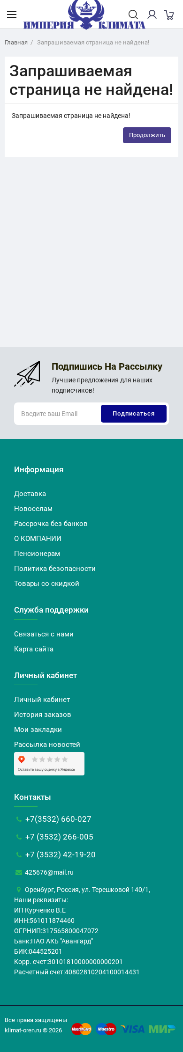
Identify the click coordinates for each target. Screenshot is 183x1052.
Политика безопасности (55, 568)
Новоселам (33, 508)
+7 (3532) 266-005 (58, 836)
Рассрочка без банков (51, 523)
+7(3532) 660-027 (57, 819)
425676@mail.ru (48, 872)
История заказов (42, 714)
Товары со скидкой (46, 583)
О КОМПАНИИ (37, 538)
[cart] (168, 14)
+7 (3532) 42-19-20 (59, 854)
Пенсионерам (37, 553)
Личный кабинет (42, 699)
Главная (16, 42)
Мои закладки (38, 729)
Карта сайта (33, 649)
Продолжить (147, 135)
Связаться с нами (44, 634)
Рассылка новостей (47, 744)
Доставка (30, 493)
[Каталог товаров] (12, 14)
